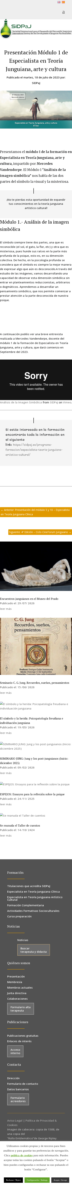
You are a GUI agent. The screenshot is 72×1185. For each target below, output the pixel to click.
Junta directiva (16, 993)
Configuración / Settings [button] (37, 1180)
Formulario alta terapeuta (21, 1008)
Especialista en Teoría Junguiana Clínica (33, 891)
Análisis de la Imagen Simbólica (21, 402)
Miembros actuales (20, 987)
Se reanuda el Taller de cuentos (20, 825)
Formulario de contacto (22, 1083)
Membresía (14, 982)
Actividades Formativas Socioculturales (33, 911)
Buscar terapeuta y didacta (33, 949)
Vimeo (67, 402)
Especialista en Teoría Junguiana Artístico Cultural (34, 898)
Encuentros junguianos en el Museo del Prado (29, 599)
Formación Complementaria (25, 905)
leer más (6, 609)
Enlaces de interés (19, 1041)
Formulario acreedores (18, 1099)
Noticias (22, 940)
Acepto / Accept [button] (60, 1180)
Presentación (16, 976)
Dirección (13, 1078)
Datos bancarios (18, 1089)
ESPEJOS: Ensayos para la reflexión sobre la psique (32, 794)
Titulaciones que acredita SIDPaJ (28, 886)
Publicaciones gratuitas (22, 1035)
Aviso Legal (14, 1120)
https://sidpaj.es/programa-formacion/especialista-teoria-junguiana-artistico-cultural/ (34, 449)
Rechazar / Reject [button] (13, 1180)
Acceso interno (15, 1051)
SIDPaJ (54, 402)
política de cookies (22, 1155)
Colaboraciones (17, 998)
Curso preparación (19, 916)
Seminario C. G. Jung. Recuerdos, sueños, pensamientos (34, 683)
